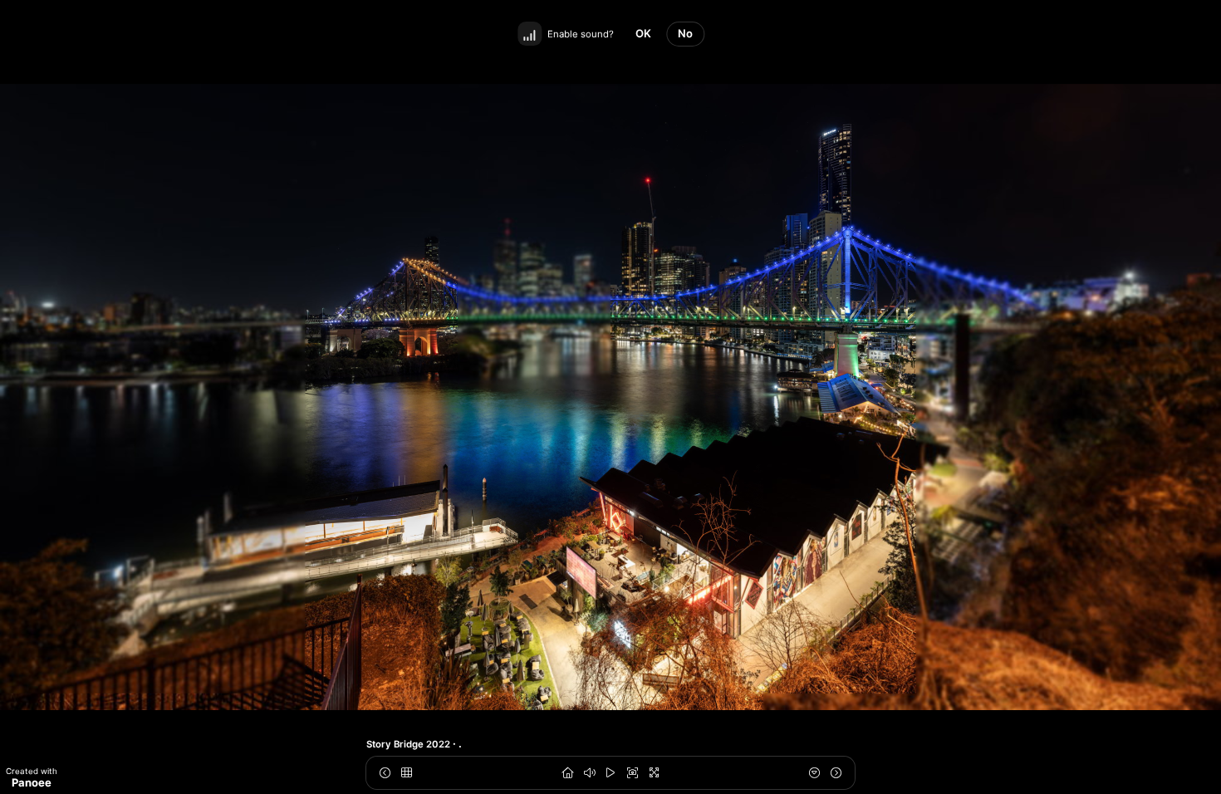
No (685, 33)
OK (643, 33)
